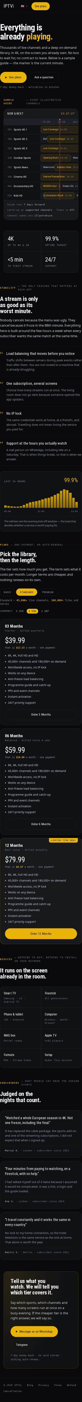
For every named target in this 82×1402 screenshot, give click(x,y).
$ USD (32, 611)
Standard (26, 592)
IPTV (9, 6)
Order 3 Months (41, 714)
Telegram (22, 1345)
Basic (7, 592)
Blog (30, 1385)
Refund (71, 1385)
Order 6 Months (41, 824)
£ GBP (45, 611)
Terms (58, 1385)
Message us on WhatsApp (36, 1331)
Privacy (43, 1385)
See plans (41, 6)
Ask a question (43, 77)
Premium (48, 592)
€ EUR (19, 611)
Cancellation (13, 1391)
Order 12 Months (41, 934)
